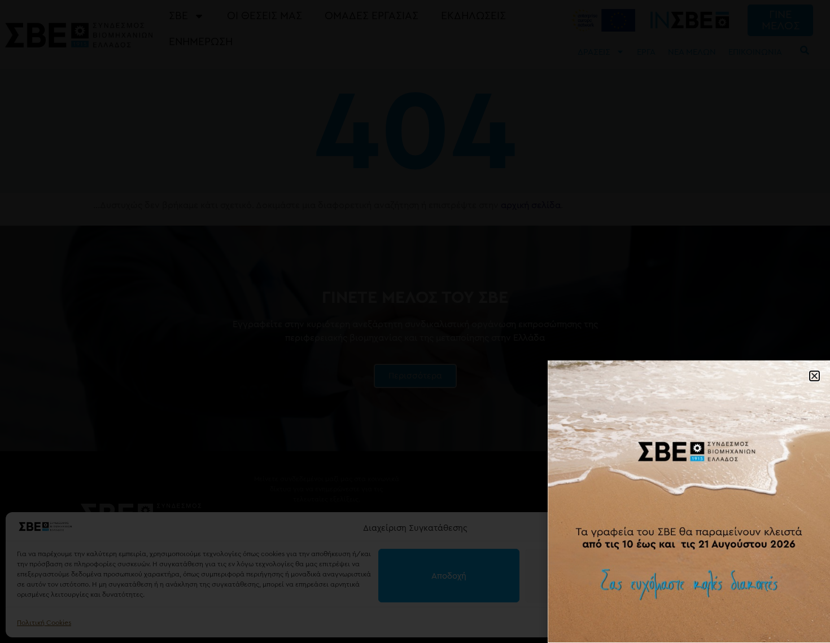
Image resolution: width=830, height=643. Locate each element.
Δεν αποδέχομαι (595, 576)
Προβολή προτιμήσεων (742, 576)
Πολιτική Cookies (44, 623)
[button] (807, 528)
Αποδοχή (448, 576)
